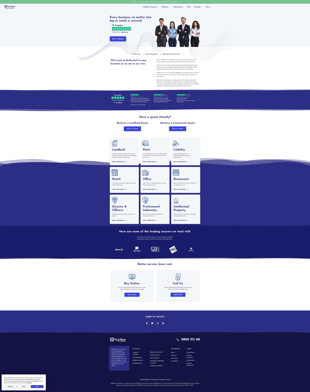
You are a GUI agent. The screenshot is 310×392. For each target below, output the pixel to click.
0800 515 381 (178, 294)
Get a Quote (132, 294)
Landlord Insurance (149, 7)
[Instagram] (158, 323)
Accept (37, 386)
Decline (23, 386)
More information (118, 162)
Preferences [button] (29, 382)
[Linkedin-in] (163, 323)
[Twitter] (152, 323)
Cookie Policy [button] (36, 381)
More (207, 7)
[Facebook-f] (147, 323)
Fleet (189, 7)
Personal (197, 7)
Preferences (10, 386)
